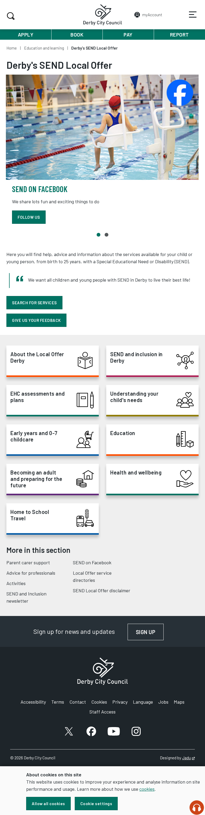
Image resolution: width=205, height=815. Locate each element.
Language (143, 702)
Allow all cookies (48, 803)
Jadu (188, 757)
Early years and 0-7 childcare (34, 436)
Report (179, 34)
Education (122, 433)
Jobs (163, 702)
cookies (147, 789)
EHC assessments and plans (37, 396)
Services (192, 14)
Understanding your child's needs (134, 396)
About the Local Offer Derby (37, 357)
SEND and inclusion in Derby (136, 357)
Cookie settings (96, 803)
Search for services (34, 302)
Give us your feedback (36, 320)
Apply (26, 34)
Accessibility (33, 702)
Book (76, 34)
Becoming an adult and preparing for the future (36, 478)
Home (11, 48)
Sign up (150, 632)
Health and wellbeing (135, 472)
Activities (16, 583)
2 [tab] (106, 235)
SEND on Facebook (92, 562)
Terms (57, 702)
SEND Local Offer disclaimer (101, 590)
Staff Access (102, 712)
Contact (77, 702)
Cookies (99, 702)
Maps (179, 702)
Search (10, 16)
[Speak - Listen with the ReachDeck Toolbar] (197, 807)
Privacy (120, 702)
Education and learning (44, 48)
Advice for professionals (30, 573)
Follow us (29, 217)
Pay (128, 34)
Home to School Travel (29, 515)
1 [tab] (98, 235)
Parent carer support (28, 562)
